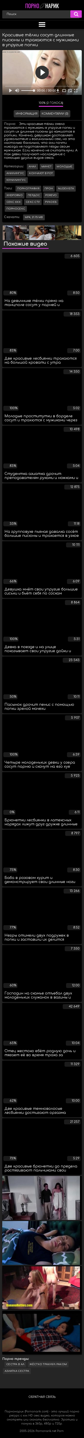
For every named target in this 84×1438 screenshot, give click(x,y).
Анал (32, 166)
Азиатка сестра (17, 1371)
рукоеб (51, 202)
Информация (26, 113)
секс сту (33, 202)
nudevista (66, 188)
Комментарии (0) (55, 113)
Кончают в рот (41, 173)
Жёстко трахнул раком (48, 1364)
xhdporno (14, 195)
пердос (34, 195)
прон (49, 188)
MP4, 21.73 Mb (34, 217)
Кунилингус (16, 180)
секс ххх (13, 202)
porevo (51, 195)
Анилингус (15, 173)
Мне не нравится (32, 104)
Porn (60, 1431)
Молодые (64, 166)
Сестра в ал (15, 1364)
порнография (28, 188)
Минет (46, 166)
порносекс (15, 208)
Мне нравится (21, 104)
